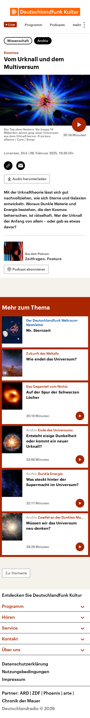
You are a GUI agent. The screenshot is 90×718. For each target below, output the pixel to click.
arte (68, 693)
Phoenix (52, 693)
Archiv (42, 41)
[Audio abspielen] (79, 124)
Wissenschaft (18, 41)
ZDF (37, 693)
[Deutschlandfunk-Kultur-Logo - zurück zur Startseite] (45, 12)
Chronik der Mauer (21, 700)
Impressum (13, 679)
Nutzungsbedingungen (25, 671)
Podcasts (57, 25)
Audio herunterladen (29, 179)
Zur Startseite (16, 573)
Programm (33, 25)
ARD (25, 693)
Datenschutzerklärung (25, 663)
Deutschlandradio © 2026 (28, 708)
